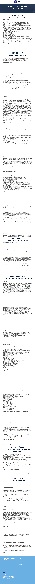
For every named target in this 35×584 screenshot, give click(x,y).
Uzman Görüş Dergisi (22, 567)
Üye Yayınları (21, 566)
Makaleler (20, 564)
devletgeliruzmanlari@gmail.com (9, 576)
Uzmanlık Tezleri (21, 562)
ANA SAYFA (10, 10)
